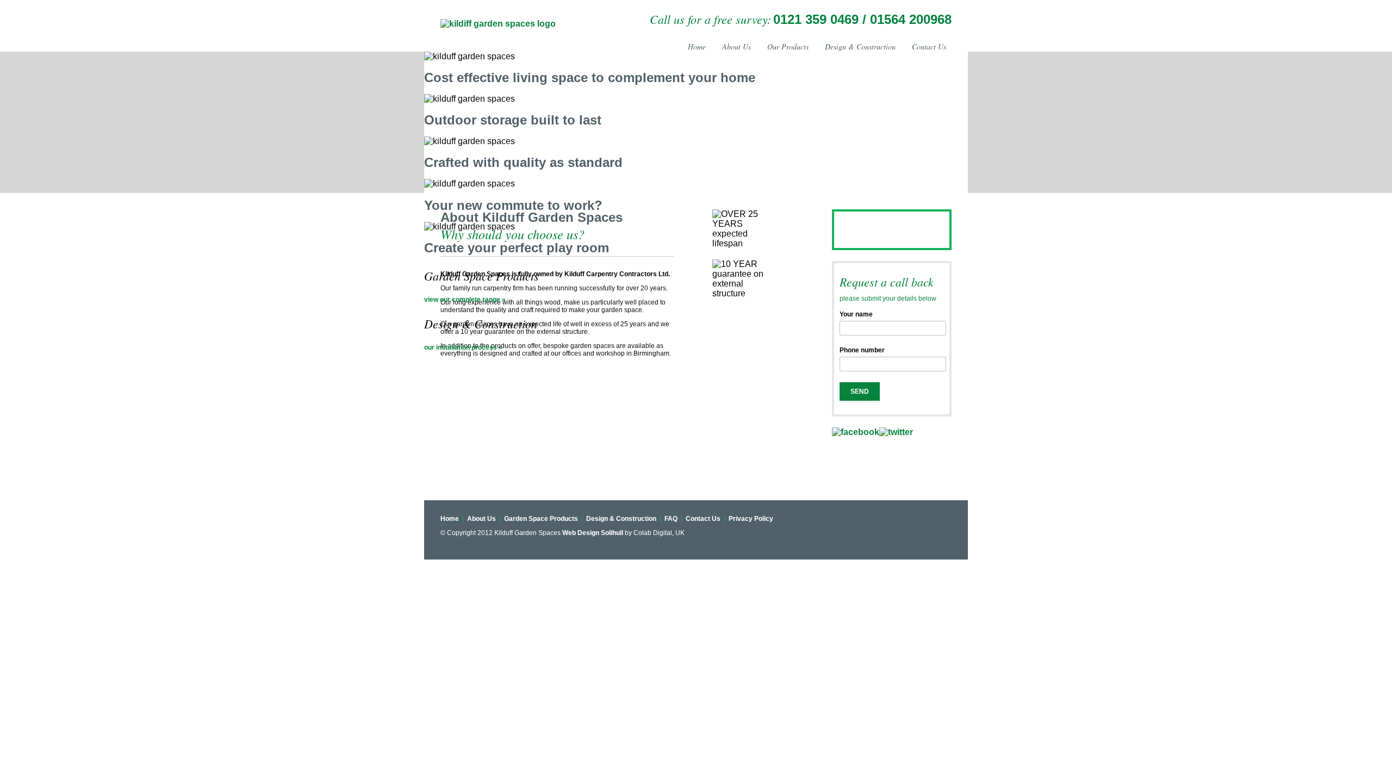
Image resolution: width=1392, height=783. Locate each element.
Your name (856, 314)
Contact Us (929, 46)
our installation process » (463, 347)
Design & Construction (860, 46)
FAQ (671, 519)
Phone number (862, 350)
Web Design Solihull (592, 533)
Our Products (788, 46)
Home (697, 46)
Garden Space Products (541, 519)
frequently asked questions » (884, 241)
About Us (736, 46)
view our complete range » (465, 299)
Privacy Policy (750, 519)
